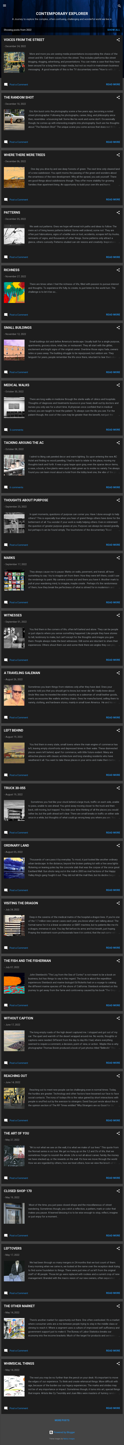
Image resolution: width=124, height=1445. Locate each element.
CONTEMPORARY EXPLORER (62, 13)
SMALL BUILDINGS (18, 328)
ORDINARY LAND (16, 845)
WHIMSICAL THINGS (19, 1363)
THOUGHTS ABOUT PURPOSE (26, 500)
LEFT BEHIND (13, 730)
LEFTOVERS (13, 1248)
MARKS (9, 558)
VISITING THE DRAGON (21, 903)
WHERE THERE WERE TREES (24, 155)
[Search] (119, 7)
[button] (118, 40)
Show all (113, 29)
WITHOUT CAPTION (18, 1018)
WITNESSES (13, 615)
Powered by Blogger (64, 1432)
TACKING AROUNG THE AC (24, 443)
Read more (113, 84)
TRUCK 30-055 (14, 788)
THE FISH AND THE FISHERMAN (27, 961)
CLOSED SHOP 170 (18, 1191)
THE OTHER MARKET (19, 1306)
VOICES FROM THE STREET (24, 40)
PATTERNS (12, 212)
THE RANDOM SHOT (19, 97)
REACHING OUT (15, 1076)
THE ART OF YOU (16, 1133)
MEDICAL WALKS (16, 385)
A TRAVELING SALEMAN (22, 673)
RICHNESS (12, 270)
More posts (62, 1420)
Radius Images (69, 1439)
